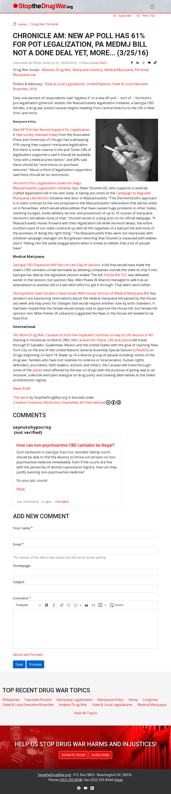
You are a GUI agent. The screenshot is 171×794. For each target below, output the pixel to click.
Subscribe (125, 16)
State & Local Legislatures (65, 84)
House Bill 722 (115, 275)
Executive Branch (38, 699)
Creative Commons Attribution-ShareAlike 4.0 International (59, 402)
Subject (18, 582)
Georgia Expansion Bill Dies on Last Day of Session (56, 265)
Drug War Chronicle (44, 24)
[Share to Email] (149, 63)
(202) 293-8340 (70, 780)
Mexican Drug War (56, 69)
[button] (155, 63)
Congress (150, 699)
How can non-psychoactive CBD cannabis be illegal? (65, 445)
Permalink (62, 502)
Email (17, 544)
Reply (20, 489)
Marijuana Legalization (75, 699)
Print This (148, 16)
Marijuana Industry (88, 69)
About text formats (28, 654)
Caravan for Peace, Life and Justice (104, 340)
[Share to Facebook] (132, 63)
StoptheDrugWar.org (54, 775)
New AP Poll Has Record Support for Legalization (51, 129)
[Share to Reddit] (143, 63)
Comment (20, 598)
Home (22, 24)
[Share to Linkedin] (138, 63)
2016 (33, 89)
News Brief (21, 388)
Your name (21, 528)
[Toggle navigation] (152, 6)
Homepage (21, 565)
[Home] (43, 6)
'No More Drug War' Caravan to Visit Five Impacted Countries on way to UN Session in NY (83, 335)
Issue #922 (98, 63)
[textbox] (85, 629)
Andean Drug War (73, 704)
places (37, 370)
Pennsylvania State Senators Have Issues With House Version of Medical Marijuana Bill (81, 293)
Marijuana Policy (110, 699)
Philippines (11, 699)
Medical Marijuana (118, 69)
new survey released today (36, 134)
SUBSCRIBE (100, 755)
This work (21, 397)
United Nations (99, 84)
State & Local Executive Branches (28, 704)
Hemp (133, 699)
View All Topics (85, 713)
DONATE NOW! (73, 755)
